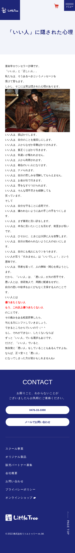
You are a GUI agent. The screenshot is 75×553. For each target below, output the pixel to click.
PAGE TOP (68, 527)
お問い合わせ (14, 481)
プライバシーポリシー (20, 489)
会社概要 (11, 473)
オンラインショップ (19, 497)
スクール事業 (14, 448)
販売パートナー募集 (19, 464)
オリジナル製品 (16, 456)
